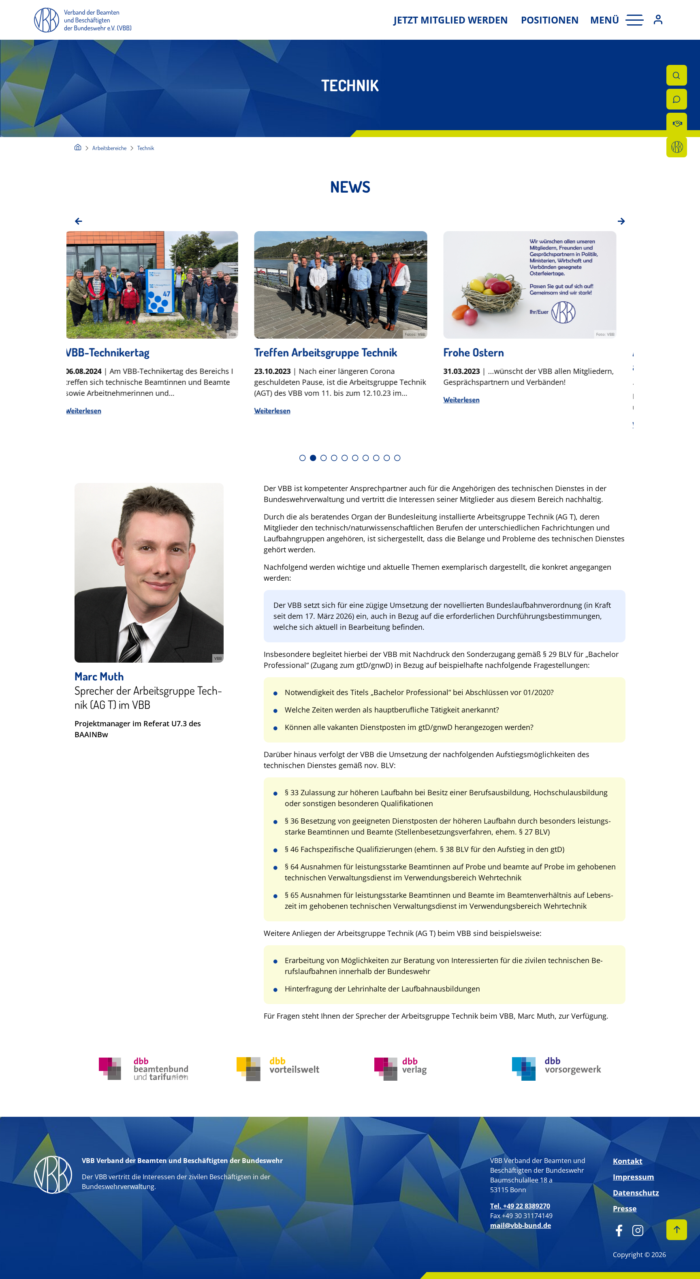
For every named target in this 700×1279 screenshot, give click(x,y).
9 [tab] (387, 458)
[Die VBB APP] (676, 147)
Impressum (633, 1177)
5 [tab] (344, 458)
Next (621, 221)
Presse (625, 1208)
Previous (79, 221)
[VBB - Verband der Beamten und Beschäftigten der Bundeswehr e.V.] (78, 147)
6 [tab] (355, 458)
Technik (145, 147)
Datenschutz (636, 1192)
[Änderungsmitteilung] (676, 123)
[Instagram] (635, 1229)
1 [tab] (302, 458)
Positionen (550, 19)
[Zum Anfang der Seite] (676, 1229)
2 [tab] (313, 458)
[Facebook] (619, 1229)
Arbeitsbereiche (109, 147)
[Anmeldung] (658, 20)
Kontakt (627, 1161)
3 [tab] (323, 458)
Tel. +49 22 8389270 (520, 1206)
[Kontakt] (676, 99)
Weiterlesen (93, 410)
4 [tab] (334, 458)
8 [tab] (376, 458)
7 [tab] (366, 458)
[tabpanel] (161, 337)
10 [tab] (397, 458)
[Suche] (676, 75)
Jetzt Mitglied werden (451, 19)
